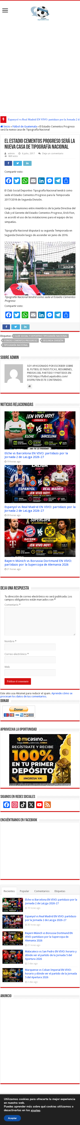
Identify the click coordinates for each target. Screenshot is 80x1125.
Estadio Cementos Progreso (20, 340)
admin (11, 153)
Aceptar (12, 1118)
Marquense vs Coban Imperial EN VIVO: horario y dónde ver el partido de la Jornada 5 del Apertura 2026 (51, 973)
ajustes (35, 1110)
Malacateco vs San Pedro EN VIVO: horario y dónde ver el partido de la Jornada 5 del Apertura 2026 (51, 955)
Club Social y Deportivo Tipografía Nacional (41, 336)
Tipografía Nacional (16, 345)
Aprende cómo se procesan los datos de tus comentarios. (36, 695)
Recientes (9, 891)
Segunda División (53, 340)
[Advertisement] (40, 65)
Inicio (6, 126)
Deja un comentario (52, 153)
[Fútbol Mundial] (40, 13)
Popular (24, 891)
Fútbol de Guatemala (25, 126)
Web (7, 666)
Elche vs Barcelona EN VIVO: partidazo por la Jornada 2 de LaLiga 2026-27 (36, 455)
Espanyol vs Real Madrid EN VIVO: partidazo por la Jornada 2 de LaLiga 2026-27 (40, 509)
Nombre (10, 641)
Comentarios (41, 891)
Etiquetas (60, 891)
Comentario (13, 604)
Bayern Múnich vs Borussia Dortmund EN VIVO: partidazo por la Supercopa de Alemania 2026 (38, 562)
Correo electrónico (17, 654)
